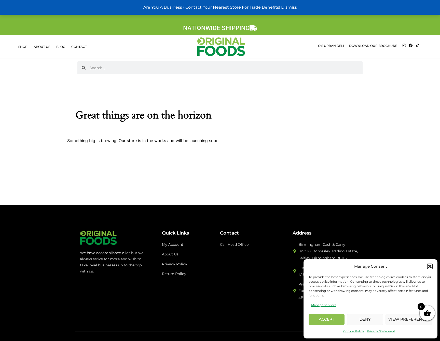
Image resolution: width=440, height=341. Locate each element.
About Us (42, 47)
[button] (429, 266)
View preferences (409, 319)
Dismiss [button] (289, 7)
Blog (60, 47)
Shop (23, 47)
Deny (365, 319)
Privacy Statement (381, 331)
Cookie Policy (353, 331)
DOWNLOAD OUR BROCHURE (373, 46)
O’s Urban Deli (331, 46)
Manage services (323, 305)
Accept (326, 319)
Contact (79, 47)
